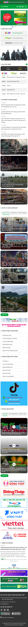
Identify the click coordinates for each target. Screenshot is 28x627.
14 (24, 559)
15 (25, 559)
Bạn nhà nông (6, 347)
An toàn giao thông (8, 341)
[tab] (14, 33)
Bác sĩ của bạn (7, 370)
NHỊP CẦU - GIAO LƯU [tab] (23, 413)
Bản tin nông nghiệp (8, 376)
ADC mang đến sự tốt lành (10, 338)
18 (14, 561)
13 (22, 559)
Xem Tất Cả (4, 314)
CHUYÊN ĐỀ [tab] (4, 413)
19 (15, 561)
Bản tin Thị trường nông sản (10, 350)
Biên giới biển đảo (7, 367)
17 (12, 561)
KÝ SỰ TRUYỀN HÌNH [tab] (13, 413)
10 (17, 559)
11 (19, 559)
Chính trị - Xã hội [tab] (5, 212)
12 (20, 559)
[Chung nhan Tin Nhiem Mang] (14, 617)
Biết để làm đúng (7, 344)
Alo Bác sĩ (5, 361)
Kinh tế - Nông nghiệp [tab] (22, 212)
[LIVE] (14, 52)
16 (10, 561)
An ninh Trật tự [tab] (14, 212)
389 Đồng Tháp (7, 335)
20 (17, 561)
